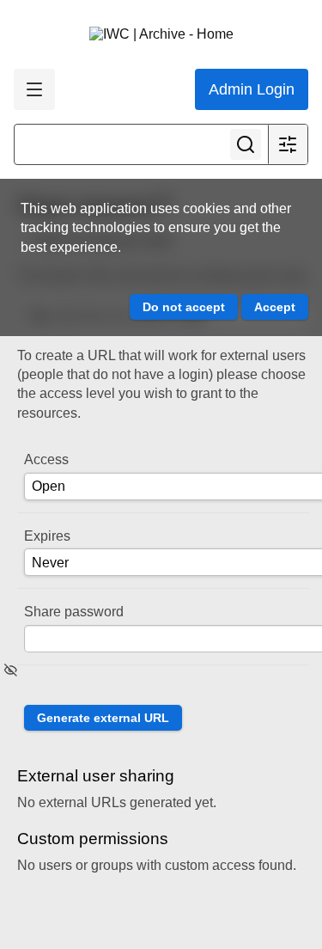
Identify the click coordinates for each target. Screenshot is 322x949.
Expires (47, 536)
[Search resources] (245, 144)
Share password (74, 611)
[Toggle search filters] (287, 144)
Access (46, 459)
